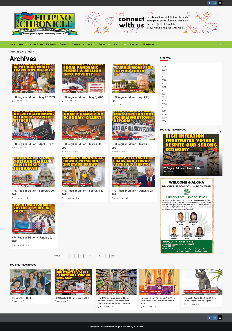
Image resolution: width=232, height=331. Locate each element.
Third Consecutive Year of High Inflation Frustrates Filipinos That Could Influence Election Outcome (114, 301)
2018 (164, 87)
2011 (164, 110)
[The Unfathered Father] (30, 282)
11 (94, 256)
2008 (164, 121)
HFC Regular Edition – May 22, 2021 (33, 97)
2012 (164, 107)
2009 (164, 117)
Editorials (51, 44)
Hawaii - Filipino (156, 291)
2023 (164, 69)
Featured (24, 90)
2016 (164, 93)
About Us (119, 44)
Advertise (135, 44)
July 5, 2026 (18, 301)
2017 (164, 90)
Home (12, 44)
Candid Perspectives (192, 291)
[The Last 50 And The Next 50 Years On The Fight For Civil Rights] (202, 282)
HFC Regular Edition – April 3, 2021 (33, 144)
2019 (164, 83)
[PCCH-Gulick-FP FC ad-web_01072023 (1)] (187, 215)
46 (107, 256)
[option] (191, 155)
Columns (87, 44)
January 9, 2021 (19, 245)
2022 (164, 73)
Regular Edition (35, 90)
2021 (164, 76)
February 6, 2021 (69, 198)
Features (64, 44)
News (21, 44)
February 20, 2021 (20, 198)
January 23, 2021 (119, 198)
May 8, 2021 (68, 101)
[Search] (220, 44)
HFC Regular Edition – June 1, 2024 (181, 168)
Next (113, 256)
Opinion (76, 44)
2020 (164, 80)
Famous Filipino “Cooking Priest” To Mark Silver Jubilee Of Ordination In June (158, 301)
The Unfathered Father (22, 298)
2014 (164, 100)
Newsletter (148, 44)
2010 (164, 114)
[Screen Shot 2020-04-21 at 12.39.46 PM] (151, 22)
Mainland (121, 291)
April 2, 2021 (18, 148)
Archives (103, 44)
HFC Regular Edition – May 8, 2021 (83, 97)
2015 (164, 97)
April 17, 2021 (118, 105)
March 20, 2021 (69, 151)
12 (99, 256)
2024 (164, 66)
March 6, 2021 (119, 151)
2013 (164, 104)
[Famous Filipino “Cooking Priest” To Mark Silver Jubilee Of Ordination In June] (159, 282)
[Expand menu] (25, 44)
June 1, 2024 (168, 172)
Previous (56, 256)
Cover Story (36, 44)
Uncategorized (17, 291)
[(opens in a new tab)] (34, 78)
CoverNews (124, 326)
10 (90, 256)
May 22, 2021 (18, 101)
